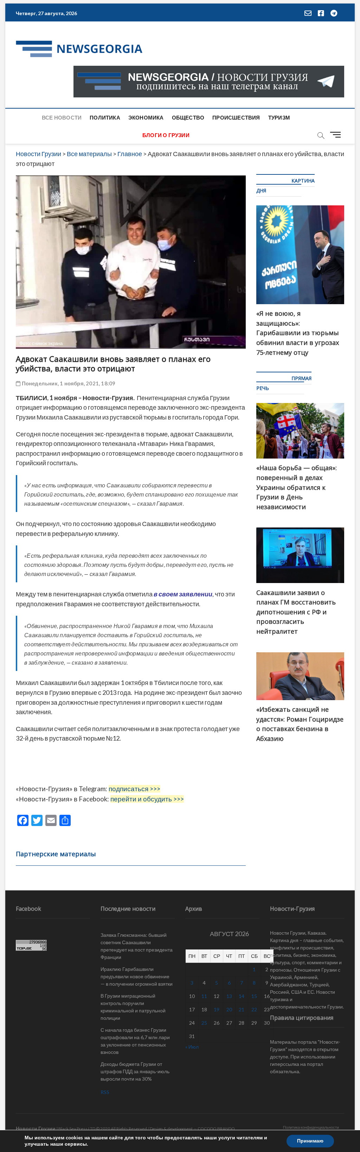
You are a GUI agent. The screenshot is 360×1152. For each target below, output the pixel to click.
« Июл (192, 1047)
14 (241, 996)
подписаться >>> (134, 789)
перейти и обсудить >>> (147, 799)
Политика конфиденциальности (311, 1127)
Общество (188, 117)
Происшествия (236, 117)
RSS (105, 1092)
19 (216, 1009)
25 (204, 1023)
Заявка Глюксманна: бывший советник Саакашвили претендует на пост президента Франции (137, 946)
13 (229, 996)
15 (254, 996)
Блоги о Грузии (165, 135)
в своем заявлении (183, 594)
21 (241, 1009)
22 (254, 1009)
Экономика (146, 117)
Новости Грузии (36, 1128)
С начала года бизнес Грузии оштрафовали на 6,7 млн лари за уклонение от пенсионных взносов (135, 1041)
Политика (105, 117)
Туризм (279, 117)
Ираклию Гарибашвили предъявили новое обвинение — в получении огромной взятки (137, 976)
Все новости (62, 117)
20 (229, 1009)
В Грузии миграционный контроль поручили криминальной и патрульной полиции (133, 1007)
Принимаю (310, 1141)
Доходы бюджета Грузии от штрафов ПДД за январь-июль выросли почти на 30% (135, 1071)
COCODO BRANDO (216, 1128)
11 (204, 996)
